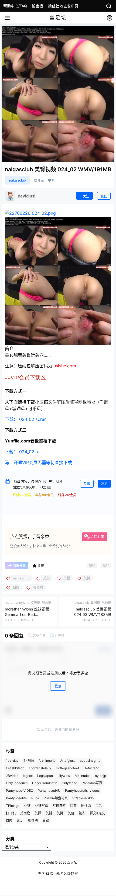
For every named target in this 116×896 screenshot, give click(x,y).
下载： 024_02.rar (23, 451)
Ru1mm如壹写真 (56, 798)
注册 (104, 483)
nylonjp (100, 776)
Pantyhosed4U (49, 790)
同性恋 (86, 806)
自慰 (9, 821)
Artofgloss (67, 761)
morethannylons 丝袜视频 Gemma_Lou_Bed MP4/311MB (27, 614)
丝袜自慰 (59, 806)
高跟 (45, 821)
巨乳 (98, 806)
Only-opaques (17, 783)
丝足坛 (71, 862)
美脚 (38, 813)
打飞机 (11, 813)
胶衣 (82, 813)
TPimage (12, 806)
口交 (73, 806)
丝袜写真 (41, 806)
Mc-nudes (82, 776)
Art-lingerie (47, 761)
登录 (87, 483)
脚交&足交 (97, 813)
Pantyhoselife (16, 798)
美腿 (49, 813)
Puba (35, 798)
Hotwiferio (91, 768)
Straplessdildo (83, 798)
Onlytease (69, 783)
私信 (104, 196)
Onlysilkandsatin (44, 783)
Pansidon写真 (92, 783)
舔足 (20, 821)
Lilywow (63, 776)
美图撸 (25, 813)
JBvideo (12, 776)
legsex (28, 776)
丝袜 (27, 806)
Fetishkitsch (15, 768)
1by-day (12, 761)
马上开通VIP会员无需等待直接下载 (38, 462)
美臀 (60, 813)
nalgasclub (17, 180)
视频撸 (33, 821)
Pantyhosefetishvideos (82, 790)
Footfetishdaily (40, 768)
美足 (71, 813)
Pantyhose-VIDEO (19, 790)
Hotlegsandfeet (67, 768)
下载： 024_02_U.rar (25, 419)
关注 (86, 196)
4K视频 (28, 761)
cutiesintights (90, 761)
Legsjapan (45, 776)
